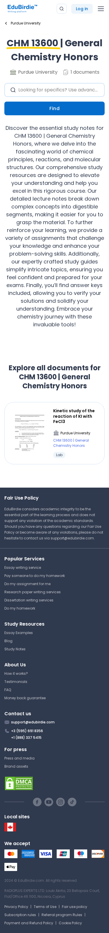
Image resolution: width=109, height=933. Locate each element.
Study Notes (15, 649)
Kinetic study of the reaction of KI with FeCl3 (74, 416)
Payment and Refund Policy (28, 922)
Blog (8, 640)
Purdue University (75, 433)
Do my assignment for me (27, 583)
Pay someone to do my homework (34, 575)
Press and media (19, 758)
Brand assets (16, 766)
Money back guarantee (25, 697)
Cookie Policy (70, 922)
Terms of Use (45, 906)
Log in (82, 9)
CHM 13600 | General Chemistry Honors (71, 443)
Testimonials (15, 681)
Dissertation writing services (28, 600)
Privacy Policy (16, 906)
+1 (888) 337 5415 (26, 737)
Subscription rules (20, 914)
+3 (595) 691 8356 (27, 730)
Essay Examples (18, 632)
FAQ (7, 689)
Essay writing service (22, 567)
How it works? (16, 673)
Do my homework (19, 608)
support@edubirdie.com (72, 538)
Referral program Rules (62, 914)
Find (54, 108)
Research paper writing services (32, 591)
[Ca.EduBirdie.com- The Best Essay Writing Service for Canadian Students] (10, 830)
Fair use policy (74, 906)
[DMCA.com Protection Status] (54, 783)
